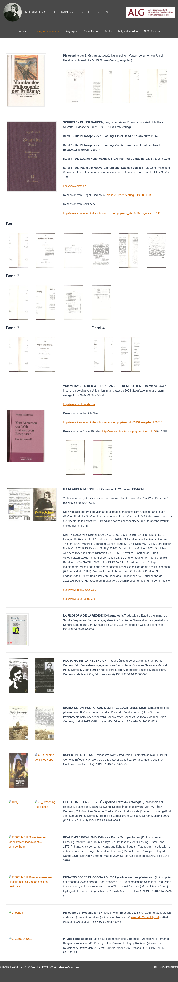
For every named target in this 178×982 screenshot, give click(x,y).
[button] (57, 31)
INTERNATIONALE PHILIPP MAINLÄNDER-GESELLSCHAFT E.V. (67, 12)
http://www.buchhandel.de (79, 404)
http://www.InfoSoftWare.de (79, 589)
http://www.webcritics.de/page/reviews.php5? (129, 431)
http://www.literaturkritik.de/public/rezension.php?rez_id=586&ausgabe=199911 (112, 213)
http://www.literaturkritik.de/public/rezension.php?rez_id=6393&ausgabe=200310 (112, 422)
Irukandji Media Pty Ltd (145, 917)
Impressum (159, 967)
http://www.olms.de (74, 186)
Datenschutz (172, 967)
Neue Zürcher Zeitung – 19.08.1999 (129, 195)
